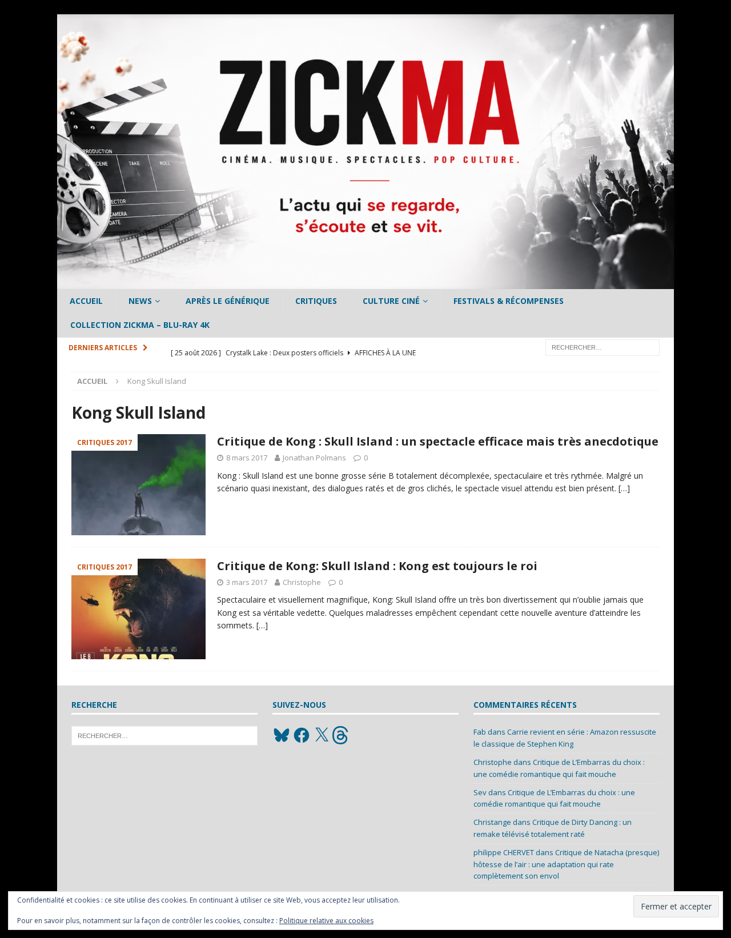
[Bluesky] (281, 735)
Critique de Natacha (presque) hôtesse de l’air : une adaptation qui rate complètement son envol (566, 864)
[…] (624, 488)
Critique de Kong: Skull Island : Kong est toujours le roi (377, 566)
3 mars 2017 (246, 582)
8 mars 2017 (246, 457)
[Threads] (341, 735)
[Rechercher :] (602, 346)
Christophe (302, 582)
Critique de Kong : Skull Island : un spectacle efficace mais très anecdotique (437, 441)
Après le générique (228, 300)
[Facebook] (301, 735)
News (140, 300)
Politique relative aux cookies (326, 920)
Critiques (316, 300)
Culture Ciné (391, 300)
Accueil (86, 300)
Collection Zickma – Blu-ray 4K (140, 324)
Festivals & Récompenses (508, 300)
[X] (321, 735)
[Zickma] (365, 282)
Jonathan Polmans (314, 457)
